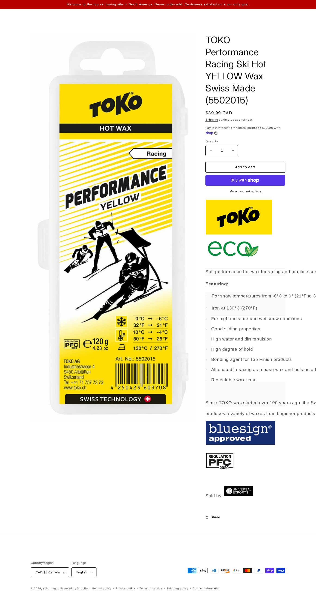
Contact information (206, 588)
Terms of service (150, 588)
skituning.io (51, 588)
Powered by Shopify (74, 588)
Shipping (211, 119)
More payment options (245, 191)
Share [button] (215, 517)
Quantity (211, 141)
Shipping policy (177, 588)
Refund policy (101, 588)
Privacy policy (125, 588)
